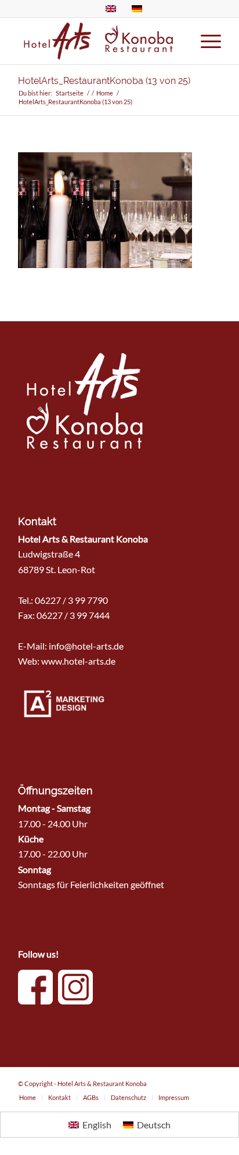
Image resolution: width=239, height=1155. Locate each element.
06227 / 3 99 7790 (71, 600)
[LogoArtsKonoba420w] (99, 41)
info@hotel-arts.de (86, 645)
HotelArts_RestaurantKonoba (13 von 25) (104, 80)
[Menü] (205, 41)
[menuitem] (205, 41)
